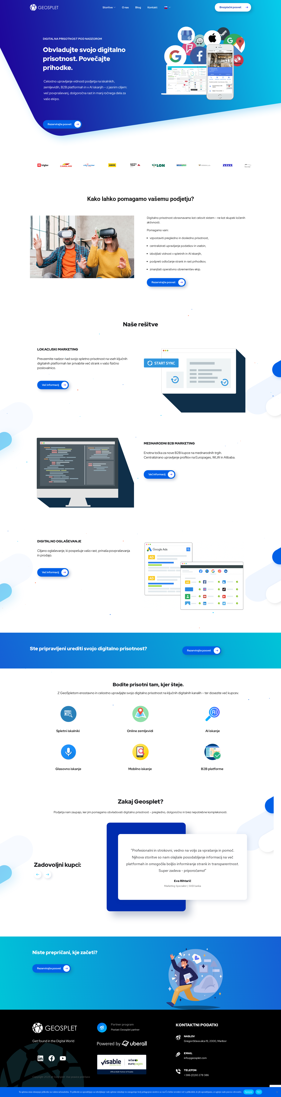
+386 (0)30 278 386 (196, 1061)
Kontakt (152, 7)
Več (259, 1092)
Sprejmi (248, 1092)
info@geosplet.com (195, 1044)
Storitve (108, 7)
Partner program (122, 1011)
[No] (277, 1092)
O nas (125, 7)
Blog (138, 7)
